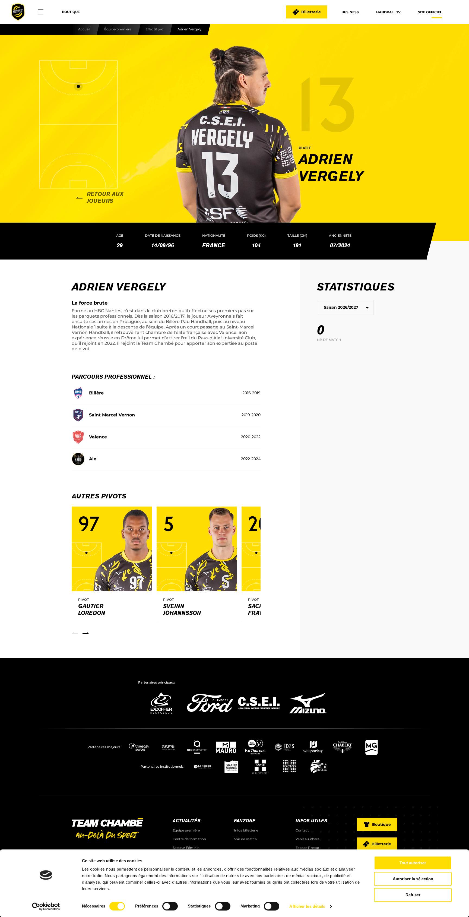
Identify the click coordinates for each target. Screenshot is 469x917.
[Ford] (210, 715)
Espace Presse (307, 848)
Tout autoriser (413, 863)
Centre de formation (189, 839)
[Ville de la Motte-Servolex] (318, 766)
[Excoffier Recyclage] (161, 715)
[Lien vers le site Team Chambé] (107, 829)
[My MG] (371, 747)
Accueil (84, 29)
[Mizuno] (308, 715)
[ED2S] (284, 747)
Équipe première (117, 29)
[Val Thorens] (255, 747)
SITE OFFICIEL (430, 12)
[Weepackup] (313, 747)
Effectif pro (154, 29)
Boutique (71, 12)
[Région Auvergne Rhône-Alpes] (202, 766)
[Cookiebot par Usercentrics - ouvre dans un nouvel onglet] (46, 906)
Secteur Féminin (186, 848)
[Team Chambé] (18, 12)
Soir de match (245, 839)
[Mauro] (226, 747)
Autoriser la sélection (413, 879)
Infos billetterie (246, 830)
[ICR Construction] (197, 747)
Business (350, 12)
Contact (302, 830)
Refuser (412, 895)
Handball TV (388, 12)
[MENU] (42, 12)
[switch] (170, 906)
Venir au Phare (307, 839)
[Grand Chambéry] (231, 766)
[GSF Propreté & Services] (168, 747)
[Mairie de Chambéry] (289, 766)
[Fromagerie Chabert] (342, 747)
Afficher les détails (307, 906)
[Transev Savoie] (139, 747)
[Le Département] (260, 766)
